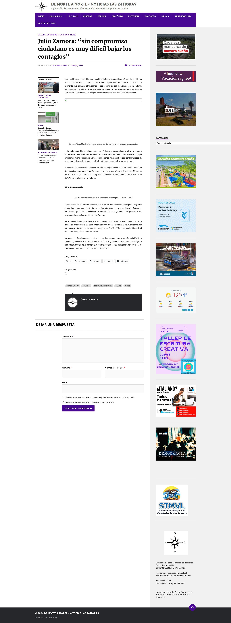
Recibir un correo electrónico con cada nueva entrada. (90, 402)
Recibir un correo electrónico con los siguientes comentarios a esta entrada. (100, 397)
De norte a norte (59, 65)
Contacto (150, 16)
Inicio (41, 16)
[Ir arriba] (192, 607)
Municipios (56, 16)
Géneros (87, 16)
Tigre (73, 35)
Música (165, 16)
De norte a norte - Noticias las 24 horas (71, 613)
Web (64, 382)
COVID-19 (86, 286)
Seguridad (51, 35)
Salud (41, 35)
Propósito (117, 16)
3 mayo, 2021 (76, 65)
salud (118, 286)
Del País (73, 16)
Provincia (133, 16)
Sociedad (64, 35)
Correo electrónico (115, 368)
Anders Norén (51, 618)
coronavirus (73, 286)
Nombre (66, 368)
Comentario (68, 336)
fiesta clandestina (103, 286)
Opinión (102, 16)
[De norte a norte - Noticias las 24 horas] (115, 6)
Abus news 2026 (183, 16)
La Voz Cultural (47, 23)
